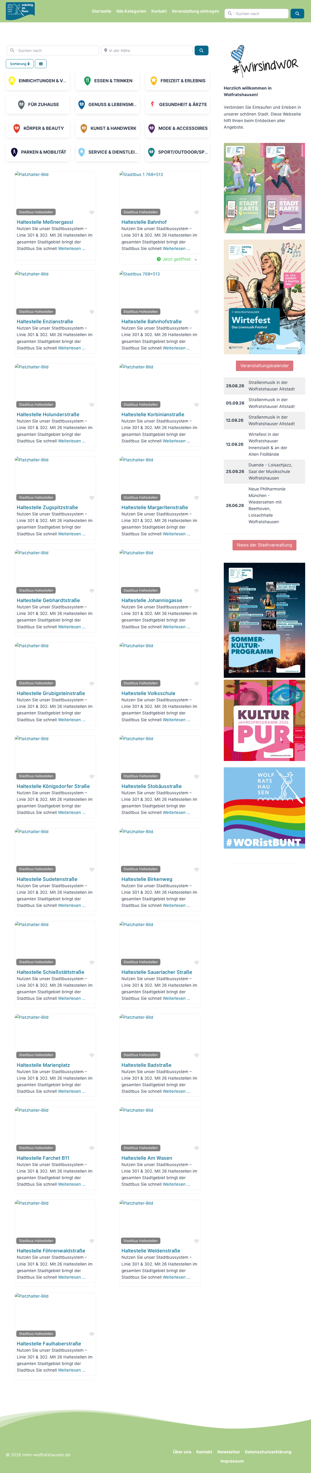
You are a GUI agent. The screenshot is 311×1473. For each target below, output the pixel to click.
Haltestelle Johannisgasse (151, 600)
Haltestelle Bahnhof (144, 222)
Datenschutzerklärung (268, 1451)
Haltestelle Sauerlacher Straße (156, 972)
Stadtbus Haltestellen (36, 212)
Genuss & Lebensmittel (116, 104)
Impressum (232, 1461)
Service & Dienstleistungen (122, 152)
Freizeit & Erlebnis (183, 80)
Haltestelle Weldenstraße (150, 1251)
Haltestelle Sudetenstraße (47, 879)
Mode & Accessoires (183, 128)
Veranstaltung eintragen (195, 11)
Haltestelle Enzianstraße (45, 321)
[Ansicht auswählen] (41, 63)
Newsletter (228, 1451)
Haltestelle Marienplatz (43, 1065)
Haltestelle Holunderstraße (48, 414)
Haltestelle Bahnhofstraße (151, 321)
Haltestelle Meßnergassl (45, 222)
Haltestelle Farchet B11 (43, 1158)
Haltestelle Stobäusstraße (151, 786)
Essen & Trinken (113, 80)
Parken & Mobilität (43, 152)
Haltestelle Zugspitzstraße (47, 507)
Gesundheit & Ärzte (183, 104)
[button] (176, 259)
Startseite (101, 11)
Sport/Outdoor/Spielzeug (190, 152)
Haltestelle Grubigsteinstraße (51, 693)
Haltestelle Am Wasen (146, 1158)
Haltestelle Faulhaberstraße (49, 1344)
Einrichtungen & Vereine (48, 80)
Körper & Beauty (44, 128)
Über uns (182, 1451)
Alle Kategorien (131, 11)
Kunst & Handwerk (113, 128)
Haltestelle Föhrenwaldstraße (51, 1251)
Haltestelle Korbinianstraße (152, 414)
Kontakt (159, 11)
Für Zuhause (43, 104)
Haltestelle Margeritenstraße (154, 507)
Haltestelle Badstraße (146, 1065)
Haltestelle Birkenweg (146, 879)
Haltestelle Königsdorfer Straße (53, 786)
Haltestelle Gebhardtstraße (48, 600)
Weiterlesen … (72, 248)
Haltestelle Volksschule (148, 693)
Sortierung (18, 64)
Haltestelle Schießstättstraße (50, 972)
